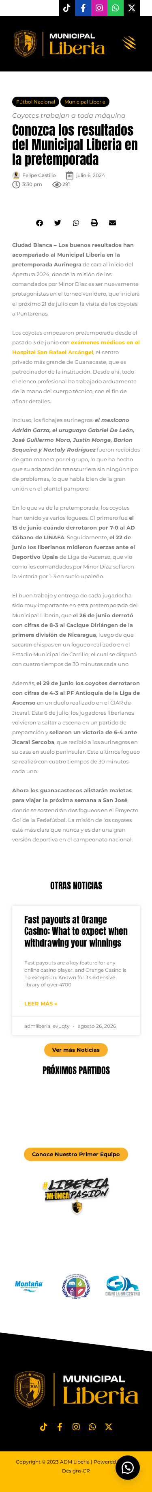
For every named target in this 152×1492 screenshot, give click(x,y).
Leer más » (40, 1003)
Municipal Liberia (84, 102)
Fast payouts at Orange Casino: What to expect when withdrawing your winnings (76, 931)
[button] (129, 44)
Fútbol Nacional (35, 102)
